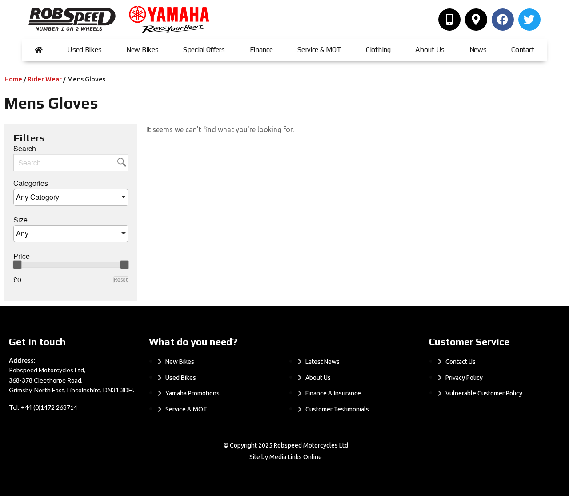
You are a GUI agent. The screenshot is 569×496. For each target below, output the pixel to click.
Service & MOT (319, 49)
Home (13, 79)
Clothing (378, 49)
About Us (430, 49)
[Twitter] (529, 19)
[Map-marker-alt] (476, 19)
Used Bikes (84, 49)
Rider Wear (45, 79)
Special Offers (204, 49)
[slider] (17, 264)
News (478, 49)
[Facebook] (503, 19)
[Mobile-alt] (449, 19)
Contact (522, 49)
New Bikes (142, 49)
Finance (261, 49)
